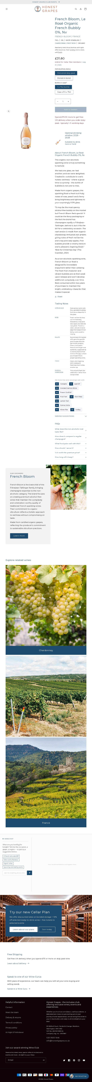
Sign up (24, 550)
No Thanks (24, 558)
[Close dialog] (87, 519)
